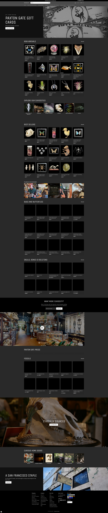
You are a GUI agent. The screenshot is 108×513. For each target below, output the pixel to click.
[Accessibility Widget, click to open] (1, 512)
